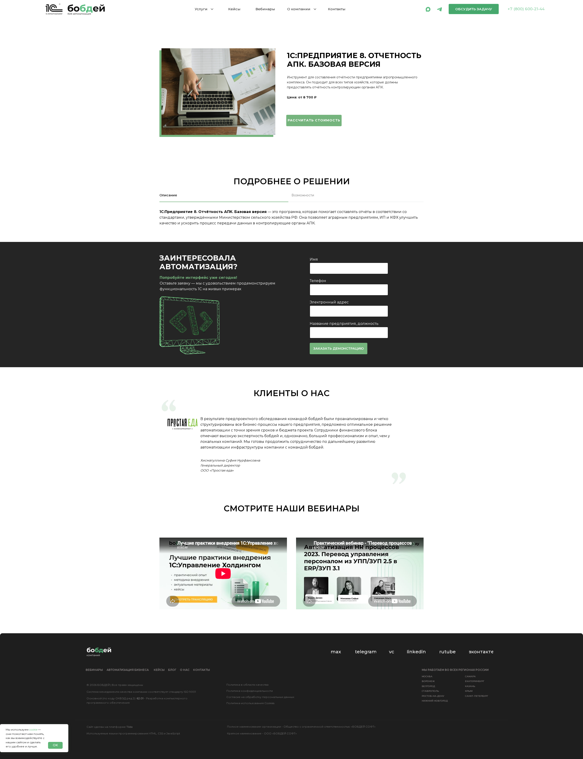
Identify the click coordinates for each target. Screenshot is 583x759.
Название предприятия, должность (344, 323)
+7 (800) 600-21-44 (526, 9)
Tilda (129, 726)
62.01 (140, 698)
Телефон (318, 281)
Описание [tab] (168, 195)
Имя (314, 259)
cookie (33, 729)
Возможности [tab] (303, 195)
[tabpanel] (291, 223)
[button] (474, 9)
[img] (428, 9)
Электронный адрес (329, 302)
